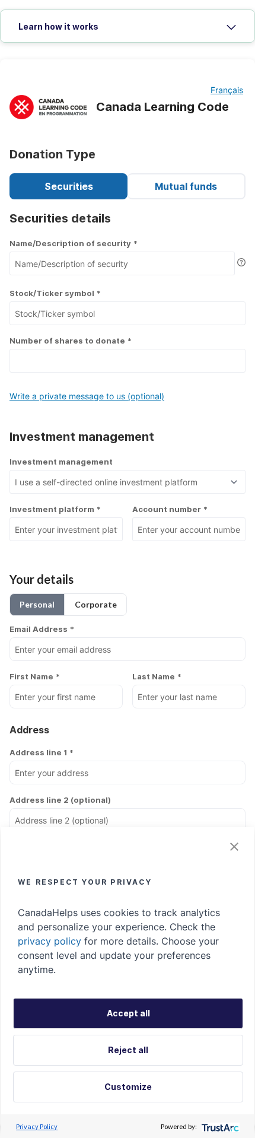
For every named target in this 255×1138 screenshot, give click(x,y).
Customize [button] (128, 1087)
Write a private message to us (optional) (86, 396)
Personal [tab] (37, 604)
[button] (234, 847)
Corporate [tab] (96, 604)
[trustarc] (219, 1126)
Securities (68, 186)
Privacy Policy (37, 1126)
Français (227, 90)
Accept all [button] (128, 1013)
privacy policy (49, 941)
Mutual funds (186, 186)
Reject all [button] (128, 1050)
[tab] (127, 26)
